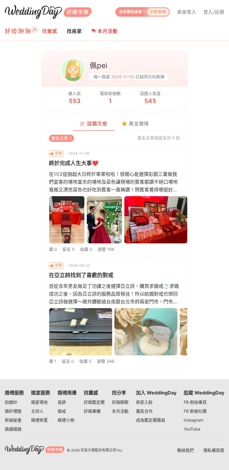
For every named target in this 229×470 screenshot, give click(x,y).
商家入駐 (144, 402)
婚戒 (62, 411)
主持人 (37, 411)
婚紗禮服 (13, 411)
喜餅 (62, 402)
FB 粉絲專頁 (195, 402)
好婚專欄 (92, 411)
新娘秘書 (13, 420)
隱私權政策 (213, 450)
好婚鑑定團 (94, 402)
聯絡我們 (185, 450)
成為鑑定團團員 (150, 420)
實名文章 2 (61, 138)
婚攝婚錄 (13, 428)
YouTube (192, 428)
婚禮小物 (66, 420)
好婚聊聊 (120, 402)
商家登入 (186, 12)
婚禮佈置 (39, 420)
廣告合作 (144, 411)
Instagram (193, 420)
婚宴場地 (39, 402)
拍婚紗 (11, 402)
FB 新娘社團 (195, 411)
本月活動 (108, 31)
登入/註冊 (213, 12)
